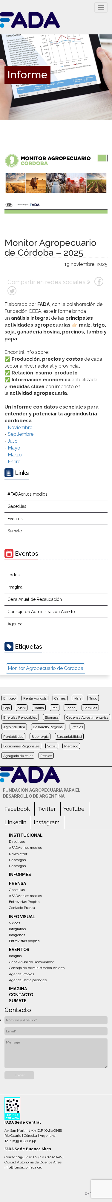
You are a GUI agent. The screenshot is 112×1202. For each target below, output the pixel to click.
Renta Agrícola (35, 698)
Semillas (90, 708)
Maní (22, 708)
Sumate (14, 530)
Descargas (17, 860)
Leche (70, 708)
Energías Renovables (20, 717)
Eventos (15, 518)
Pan (55, 708)
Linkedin (15, 822)
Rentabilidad (13, 737)
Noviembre (20, 427)
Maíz (77, 698)
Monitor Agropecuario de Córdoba (45, 668)
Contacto (21, 994)
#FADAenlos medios (27, 494)
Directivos (17, 842)
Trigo (93, 698)
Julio (13, 441)
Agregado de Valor (18, 756)
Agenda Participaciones (28, 980)
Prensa (17, 883)
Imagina (14, 587)
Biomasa (52, 717)
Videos (14, 923)
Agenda (14, 623)
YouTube (74, 809)
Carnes (60, 698)
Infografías (17, 929)
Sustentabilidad (69, 737)
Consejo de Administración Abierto (41, 611)
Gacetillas (16, 506)
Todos (13, 574)
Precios (77, 727)
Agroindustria (14, 727)
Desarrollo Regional (48, 727)
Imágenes (17, 935)
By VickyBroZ (96, 1193)
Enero (14, 461)
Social (51, 746)
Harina (38, 708)
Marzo (15, 455)
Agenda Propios (21, 974)
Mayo (14, 448)
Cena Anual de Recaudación (34, 599)
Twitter (46, 809)
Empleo (9, 698)
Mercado (71, 746)
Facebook (17, 809)
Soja (6, 708)
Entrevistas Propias (24, 902)
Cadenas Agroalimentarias (87, 717)
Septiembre (20, 434)
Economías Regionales (21, 746)
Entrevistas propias (24, 941)
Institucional (26, 835)
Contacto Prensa (22, 908)
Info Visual (22, 916)
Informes (20, 874)
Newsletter (18, 854)
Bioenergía (40, 737)
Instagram (46, 822)
